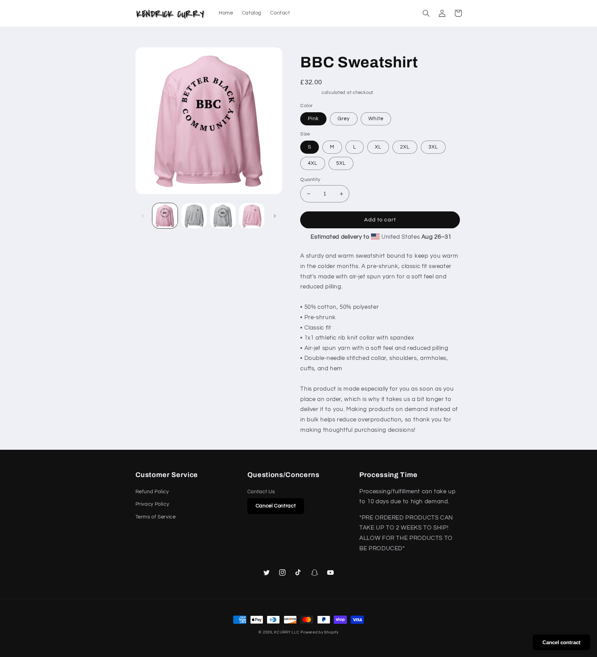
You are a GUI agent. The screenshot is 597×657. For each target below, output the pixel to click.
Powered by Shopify (319, 632)
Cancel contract (561, 642)
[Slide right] (274, 215)
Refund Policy (152, 491)
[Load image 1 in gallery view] (165, 215)
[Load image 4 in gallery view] (251, 215)
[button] (426, 13)
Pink (313, 118)
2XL (405, 147)
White (375, 118)
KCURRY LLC (286, 632)
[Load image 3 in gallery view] (222, 215)
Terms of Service (155, 517)
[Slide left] (143, 215)
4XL (313, 163)
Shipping (310, 93)
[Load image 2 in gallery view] (194, 215)
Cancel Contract (276, 505)
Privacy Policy (152, 504)
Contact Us (261, 491)
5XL (341, 163)
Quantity (310, 179)
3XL (433, 147)
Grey (344, 118)
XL (378, 147)
